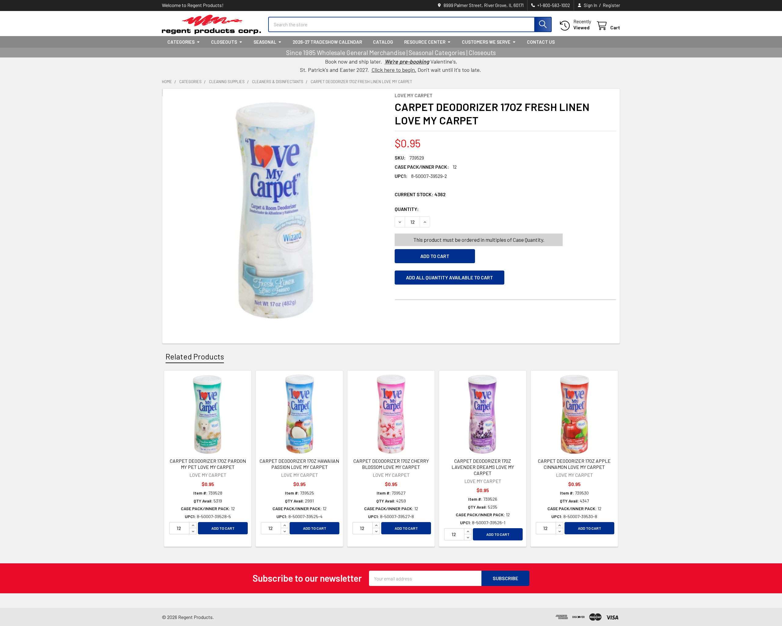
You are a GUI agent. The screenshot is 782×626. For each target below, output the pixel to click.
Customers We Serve (486, 42)
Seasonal (265, 42)
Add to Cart (223, 528)
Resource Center (424, 42)
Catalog (383, 42)
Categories (181, 42)
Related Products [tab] (195, 356)
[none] (276, 210)
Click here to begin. (393, 69)
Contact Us (541, 42)
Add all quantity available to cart (449, 277)
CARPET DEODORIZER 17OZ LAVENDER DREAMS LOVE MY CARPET (482, 467)
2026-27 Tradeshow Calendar (327, 42)
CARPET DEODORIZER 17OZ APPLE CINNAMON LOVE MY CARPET (574, 464)
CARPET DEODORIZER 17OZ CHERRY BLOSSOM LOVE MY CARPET (391, 464)
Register (611, 5)
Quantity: (441, 209)
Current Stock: (420, 194)
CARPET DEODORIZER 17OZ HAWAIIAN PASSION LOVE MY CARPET (299, 464)
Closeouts (224, 42)
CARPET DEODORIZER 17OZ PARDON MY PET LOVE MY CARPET (208, 464)
